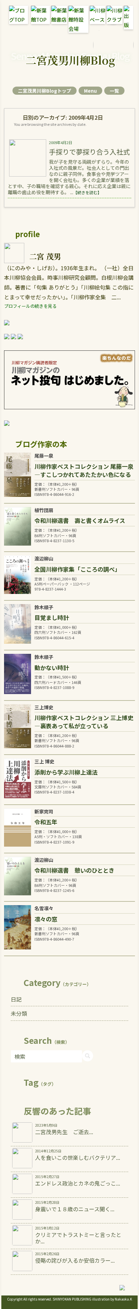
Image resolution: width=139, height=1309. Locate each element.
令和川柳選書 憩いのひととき (74, 870)
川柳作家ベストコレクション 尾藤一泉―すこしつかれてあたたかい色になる (83, 470)
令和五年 (45, 822)
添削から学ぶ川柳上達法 (66, 772)
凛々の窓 (45, 919)
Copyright (15, 1299)
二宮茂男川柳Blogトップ (44, 90)
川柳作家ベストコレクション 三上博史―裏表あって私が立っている (83, 721)
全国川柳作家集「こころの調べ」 (77, 569)
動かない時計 (51, 667)
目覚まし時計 (51, 617)
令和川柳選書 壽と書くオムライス (79, 520)
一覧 (114, 90)
